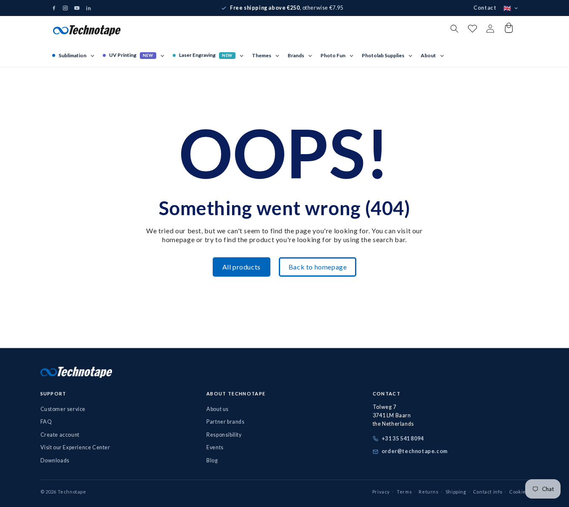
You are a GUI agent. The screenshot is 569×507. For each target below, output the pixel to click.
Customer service (63, 409)
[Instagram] (65, 8)
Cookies (519, 491)
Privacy (381, 491)
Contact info (487, 491)
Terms (404, 491)
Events (215, 447)
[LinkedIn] (88, 8)
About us (217, 409)
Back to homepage (318, 267)
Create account (60, 435)
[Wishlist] (472, 30)
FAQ (46, 422)
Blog (212, 460)
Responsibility (223, 435)
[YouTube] (77, 8)
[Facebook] (54, 8)
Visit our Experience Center (75, 447)
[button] (454, 28)
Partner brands (225, 422)
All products (241, 267)
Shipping (456, 491)
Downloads (54, 460)
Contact (484, 8)
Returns (428, 491)
